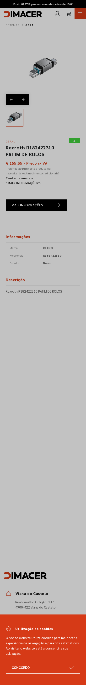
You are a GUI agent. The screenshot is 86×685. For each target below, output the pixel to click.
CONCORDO (21, 667)
